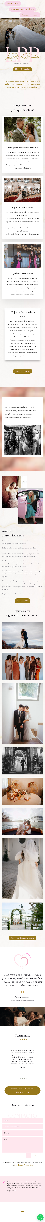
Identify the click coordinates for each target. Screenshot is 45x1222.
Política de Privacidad (23, 1165)
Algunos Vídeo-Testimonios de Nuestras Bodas (22, 1090)
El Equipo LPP (22, 601)
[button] (40, 1217)
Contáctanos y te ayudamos (22, 9)
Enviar (37, 1156)
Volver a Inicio (13, 3)
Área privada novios (30, 15)
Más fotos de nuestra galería (22, 938)
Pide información (22, 69)
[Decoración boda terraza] (22, 929)
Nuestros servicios (22, 371)
